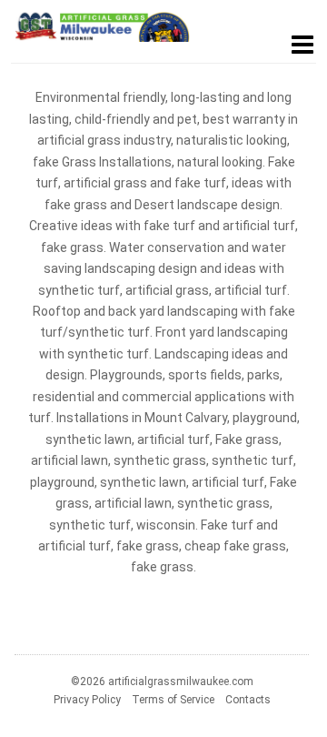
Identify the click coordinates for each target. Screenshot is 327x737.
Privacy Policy (87, 699)
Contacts (248, 699)
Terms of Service (173, 699)
